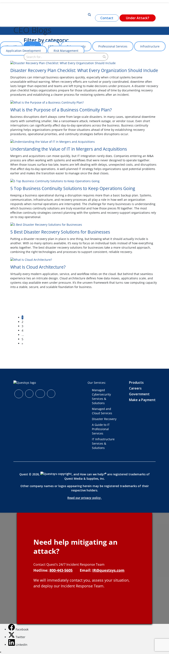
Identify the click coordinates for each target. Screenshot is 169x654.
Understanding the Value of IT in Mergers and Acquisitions (68, 149)
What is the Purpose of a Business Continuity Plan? (61, 110)
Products (136, 382)
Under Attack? (137, 18)
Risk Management (66, 51)
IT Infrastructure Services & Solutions (103, 443)
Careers (135, 388)
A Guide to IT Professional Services (101, 429)
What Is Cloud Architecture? (38, 267)
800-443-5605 (61, 570)
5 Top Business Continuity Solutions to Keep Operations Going (72, 188)
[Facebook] (12, 629)
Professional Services (112, 46)
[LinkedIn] (12, 645)
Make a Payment (142, 400)
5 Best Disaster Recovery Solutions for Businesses (60, 232)
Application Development (23, 51)
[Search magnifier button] (89, 14)
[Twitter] (12, 637)
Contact (106, 18)
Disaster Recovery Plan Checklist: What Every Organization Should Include (84, 70)
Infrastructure (150, 46)
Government (139, 394)
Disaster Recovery (104, 419)
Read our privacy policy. (84, 498)
